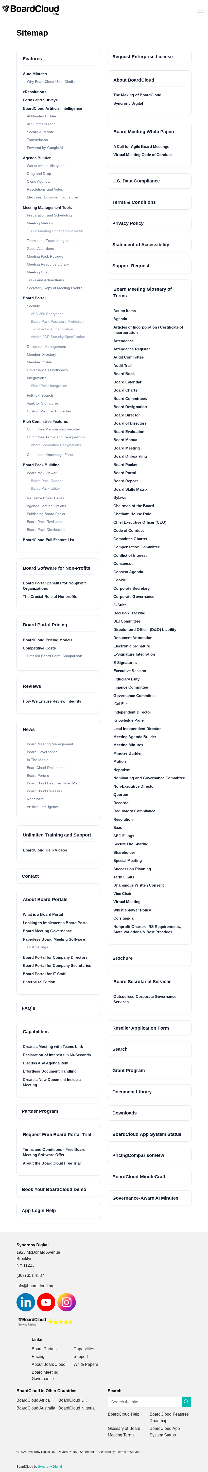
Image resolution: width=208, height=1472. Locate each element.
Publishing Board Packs (46, 514)
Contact (30, 876)
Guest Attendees (40, 248)
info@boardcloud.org (35, 1286)
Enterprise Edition (39, 982)
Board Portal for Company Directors (55, 957)
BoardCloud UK (72, 1400)
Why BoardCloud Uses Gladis (51, 82)
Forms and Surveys (40, 100)
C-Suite (120, 605)
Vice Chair (122, 893)
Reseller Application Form (140, 1028)
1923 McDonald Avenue (39, 1252)
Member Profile (39, 362)
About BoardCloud (133, 80)
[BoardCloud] (30, 10)
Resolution (123, 819)
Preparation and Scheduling (49, 215)
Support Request (130, 265)
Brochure (122, 958)
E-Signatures (125, 662)
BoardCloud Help (124, 1414)
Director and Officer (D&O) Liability (144, 629)
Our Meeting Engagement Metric (57, 231)
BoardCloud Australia (35, 1408)
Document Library (132, 1091)
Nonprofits (35, 799)
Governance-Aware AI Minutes (145, 1198)
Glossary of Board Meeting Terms (124, 1431)
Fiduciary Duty (126, 679)
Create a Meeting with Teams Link (53, 1046)
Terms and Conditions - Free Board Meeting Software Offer (54, 1152)
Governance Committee (134, 695)
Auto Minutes (35, 74)
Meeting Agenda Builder (134, 737)
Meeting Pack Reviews (45, 256)
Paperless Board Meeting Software (54, 939)
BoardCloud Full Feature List (48, 540)
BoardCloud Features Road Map (53, 783)
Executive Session (129, 671)
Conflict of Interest (130, 555)
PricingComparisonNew (138, 1155)
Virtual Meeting (127, 902)
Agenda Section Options (46, 506)
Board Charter (126, 390)
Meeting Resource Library (48, 264)
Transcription (37, 140)
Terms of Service (128, 1452)
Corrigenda (123, 918)
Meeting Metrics (40, 223)
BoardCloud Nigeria (76, 1408)
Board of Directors (130, 423)
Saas (117, 827)
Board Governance (42, 752)
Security (33, 306)
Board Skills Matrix (130, 489)
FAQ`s (28, 1008)
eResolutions (34, 92)
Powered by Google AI (45, 148)
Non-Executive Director (134, 786)
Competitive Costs (39, 648)
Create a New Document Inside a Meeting (52, 1082)
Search (120, 1049)
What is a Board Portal (43, 914)
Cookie (119, 580)
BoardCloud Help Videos (45, 850)
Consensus (123, 563)
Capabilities (36, 1031)
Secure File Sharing (130, 844)
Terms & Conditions (134, 202)
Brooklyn (24, 1259)
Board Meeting (126, 448)
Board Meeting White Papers (144, 131)
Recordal (121, 803)
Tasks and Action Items (45, 280)
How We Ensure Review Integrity (52, 701)
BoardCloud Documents (46, 768)
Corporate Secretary (131, 588)
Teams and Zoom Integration (50, 241)
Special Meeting (127, 860)
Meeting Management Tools (47, 207)
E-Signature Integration (134, 654)
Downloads (124, 1112)
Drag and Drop (39, 174)
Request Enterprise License (142, 56)
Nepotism (121, 770)
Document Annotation (132, 638)
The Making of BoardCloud (137, 95)
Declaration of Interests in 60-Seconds (57, 1055)
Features (32, 58)
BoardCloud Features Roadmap (169, 1417)
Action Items (124, 310)
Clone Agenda (38, 181)
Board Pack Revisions (44, 522)
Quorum (120, 794)
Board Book (124, 373)
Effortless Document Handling (50, 1071)
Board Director (126, 415)
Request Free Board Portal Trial (57, 1134)
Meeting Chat (38, 272)
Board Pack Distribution (46, 530)
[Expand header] (200, 10)
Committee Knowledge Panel (50, 455)
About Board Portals (45, 899)
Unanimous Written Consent (138, 885)
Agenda (120, 319)
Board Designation (130, 407)
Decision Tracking (129, 613)
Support (81, 1356)
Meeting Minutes (128, 745)
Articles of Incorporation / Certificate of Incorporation (148, 330)
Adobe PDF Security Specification (58, 337)
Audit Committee (128, 357)
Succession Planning (132, 869)
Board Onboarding (130, 456)
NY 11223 (25, 1265)
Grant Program (128, 1070)
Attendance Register (131, 349)
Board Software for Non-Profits (57, 568)
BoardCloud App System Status (146, 1134)
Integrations (36, 378)
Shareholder (124, 852)
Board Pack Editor (45, 488)
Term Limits (123, 877)
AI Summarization (41, 124)
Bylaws (119, 497)
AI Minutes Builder (41, 116)
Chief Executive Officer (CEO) (139, 522)
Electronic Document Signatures (53, 197)
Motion (119, 761)
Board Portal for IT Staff (44, 974)
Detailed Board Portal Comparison (54, 656)
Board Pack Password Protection (57, 321)
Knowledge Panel (129, 720)
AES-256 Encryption (47, 314)
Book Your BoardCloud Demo (54, 1189)
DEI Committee (126, 621)
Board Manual (125, 440)
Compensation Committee (136, 547)
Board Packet (125, 464)
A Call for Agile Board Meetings (141, 146)
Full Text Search (40, 395)
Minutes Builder (127, 753)
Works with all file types (45, 166)
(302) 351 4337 (30, 1275)
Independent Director (132, 712)
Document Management (46, 347)
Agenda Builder (37, 158)
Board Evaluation (128, 431)
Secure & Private (40, 132)
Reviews (32, 686)
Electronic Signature (131, 646)
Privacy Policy (128, 223)
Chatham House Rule (132, 514)
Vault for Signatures (43, 403)
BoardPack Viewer (42, 473)
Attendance (123, 341)
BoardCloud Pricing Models (47, 640)
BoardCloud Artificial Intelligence (52, 108)
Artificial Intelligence (43, 807)
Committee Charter (130, 539)
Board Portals (38, 775)
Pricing (38, 1356)
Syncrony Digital (128, 103)
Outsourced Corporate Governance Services (145, 999)
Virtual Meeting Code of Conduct (142, 154)
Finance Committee (130, 687)
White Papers (86, 1364)
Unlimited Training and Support (57, 835)
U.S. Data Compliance (136, 180)
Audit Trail (122, 365)
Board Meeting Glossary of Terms (142, 292)
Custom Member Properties (49, 411)
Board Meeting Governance (47, 931)
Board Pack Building (41, 465)
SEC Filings (123, 836)
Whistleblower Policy (132, 910)
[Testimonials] (45, 1321)
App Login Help (39, 1210)
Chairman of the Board (133, 506)
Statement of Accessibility (140, 244)
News (29, 729)
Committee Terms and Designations (56, 437)
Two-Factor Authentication (52, 329)
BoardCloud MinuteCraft (138, 1176)
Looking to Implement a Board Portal (56, 923)
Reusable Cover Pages (45, 498)
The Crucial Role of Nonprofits (50, 596)
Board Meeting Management (50, 744)
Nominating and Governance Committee (149, 778)
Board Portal (34, 298)
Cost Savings (37, 947)
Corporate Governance (133, 596)
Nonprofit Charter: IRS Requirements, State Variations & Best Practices (147, 929)
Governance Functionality (47, 370)
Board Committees (130, 398)
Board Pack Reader (47, 481)
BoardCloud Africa (33, 1400)
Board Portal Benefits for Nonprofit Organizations (54, 586)
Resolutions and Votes (45, 189)
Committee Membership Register (53, 429)
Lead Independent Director (137, 728)
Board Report (125, 481)
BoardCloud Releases (44, 791)
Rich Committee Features (45, 421)
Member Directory (41, 354)
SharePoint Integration (49, 386)
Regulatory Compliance (134, 811)
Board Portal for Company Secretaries (57, 965)
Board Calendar (127, 382)
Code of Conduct (128, 530)
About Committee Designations (56, 445)
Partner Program (40, 1111)
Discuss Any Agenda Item (45, 1063)
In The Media (37, 760)
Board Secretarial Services (142, 981)
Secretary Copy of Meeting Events (54, 288)
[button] (186, 1402)
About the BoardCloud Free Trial (52, 1163)
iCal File (120, 704)
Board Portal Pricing (45, 624)
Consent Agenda (128, 572)
